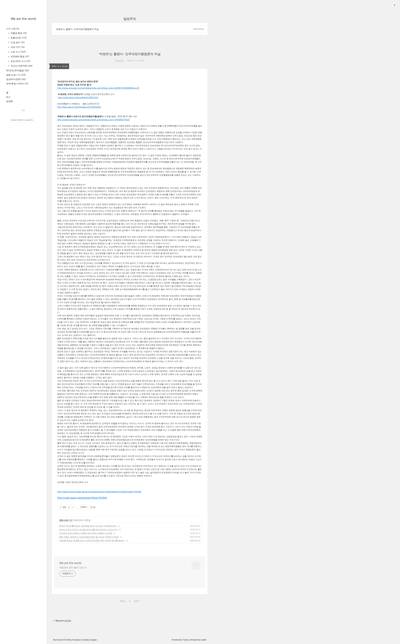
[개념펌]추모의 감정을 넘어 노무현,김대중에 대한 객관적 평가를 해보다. (92, 540)
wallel (203, 640)
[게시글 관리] (73, 507)
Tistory (186, 640)
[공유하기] (69, 507)
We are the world (23, 19)
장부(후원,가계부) (17, 83)
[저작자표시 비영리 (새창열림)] (92, 507)
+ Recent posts (62, 620)
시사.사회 (12, 28)
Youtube (85, 640)
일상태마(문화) (16, 79)
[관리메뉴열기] (394, 5)
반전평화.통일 (19, 56)
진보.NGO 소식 (20, 61)
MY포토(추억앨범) (17, 70)
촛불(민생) (18, 37)
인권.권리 (17, 42)
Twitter (68, 640)
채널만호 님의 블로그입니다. (73, 567)
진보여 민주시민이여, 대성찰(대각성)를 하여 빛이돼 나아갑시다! (88, 529)
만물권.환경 (18, 33)
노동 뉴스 (18, 51)
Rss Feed (57, 640)
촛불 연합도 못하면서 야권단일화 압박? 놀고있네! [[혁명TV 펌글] (89, 537)
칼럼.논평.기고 (16, 74)
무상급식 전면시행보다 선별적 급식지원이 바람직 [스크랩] (85, 533)
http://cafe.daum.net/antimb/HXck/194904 (82, 497)
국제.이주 (17, 47)
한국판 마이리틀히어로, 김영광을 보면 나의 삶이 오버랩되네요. (88, 526)
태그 (8, 97)
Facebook (76, 640)
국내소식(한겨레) (21, 65)
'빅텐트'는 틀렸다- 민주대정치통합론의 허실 (77, 29)
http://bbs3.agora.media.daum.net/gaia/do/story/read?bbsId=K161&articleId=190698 (99, 491)
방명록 (9, 101)
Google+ (94, 640)
